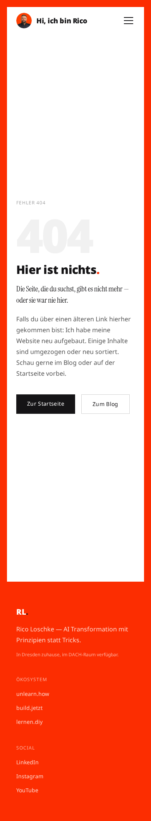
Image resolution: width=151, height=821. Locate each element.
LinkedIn (27, 762)
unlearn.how (32, 693)
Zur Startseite (45, 403)
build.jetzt (29, 707)
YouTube (27, 790)
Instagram (29, 776)
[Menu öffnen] (128, 20)
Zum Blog (105, 404)
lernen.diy (29, 721)
